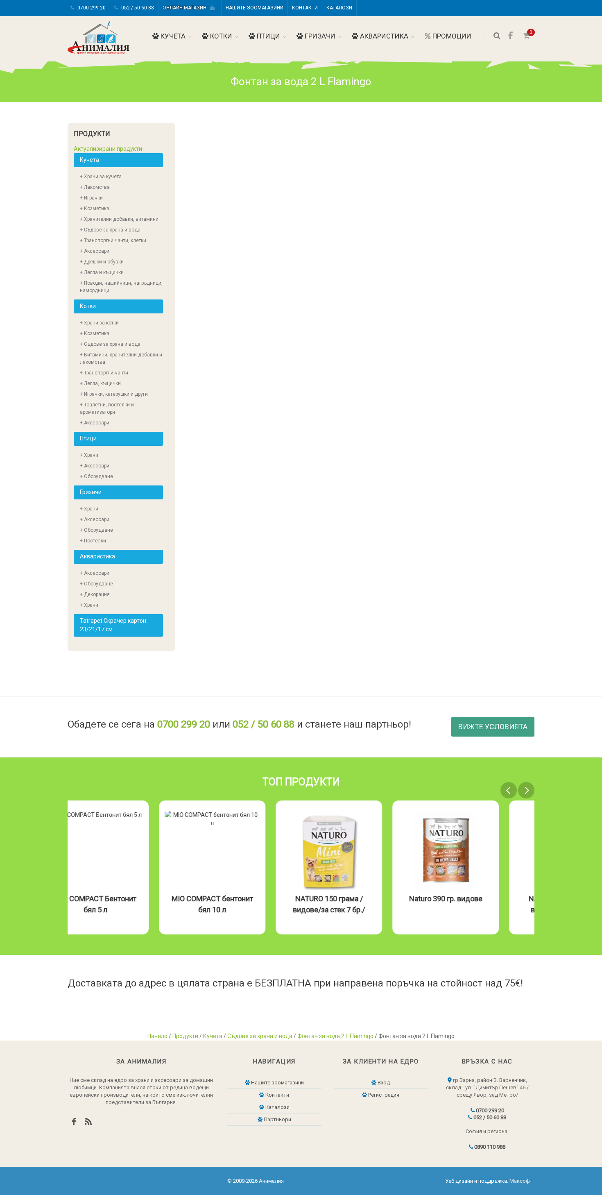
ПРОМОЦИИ (451, 36)
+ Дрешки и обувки (102, 262)
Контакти (305, 8)
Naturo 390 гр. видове (481, 898)
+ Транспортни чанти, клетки (113, 240)
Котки (220, 36)
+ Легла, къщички (100, 383)
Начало (157, 1036)
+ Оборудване (96, 476)
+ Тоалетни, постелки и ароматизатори (107, 408)
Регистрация (383, 1095)
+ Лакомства (95, 187)
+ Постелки (93, 541)
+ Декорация (95, 594)
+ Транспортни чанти (104, 373)
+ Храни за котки (99, 323)
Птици (267, 36)
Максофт (520, 1181)
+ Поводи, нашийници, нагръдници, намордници (121, 286)
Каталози (339, 8)
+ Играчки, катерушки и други (114, 394)
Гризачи (319, 36)
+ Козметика (94, 208)
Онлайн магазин (186, 8)
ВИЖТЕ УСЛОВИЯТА (492, 726)
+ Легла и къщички (102, 272)
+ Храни (89, 455)
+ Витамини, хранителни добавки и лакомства (121, 358)
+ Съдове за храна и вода (110, 230)
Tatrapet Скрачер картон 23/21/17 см (113, 625)
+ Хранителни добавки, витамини (119, 219)
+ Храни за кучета (101, 176)
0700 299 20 (91, 8)
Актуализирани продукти (108, 148)
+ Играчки (91, 198)
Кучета (172, 36)
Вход (383, 1082)
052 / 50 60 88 (137, 8)
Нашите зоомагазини (254, 8)
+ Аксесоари (94, 251)
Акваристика (383, 36)
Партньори (277, 1119)
